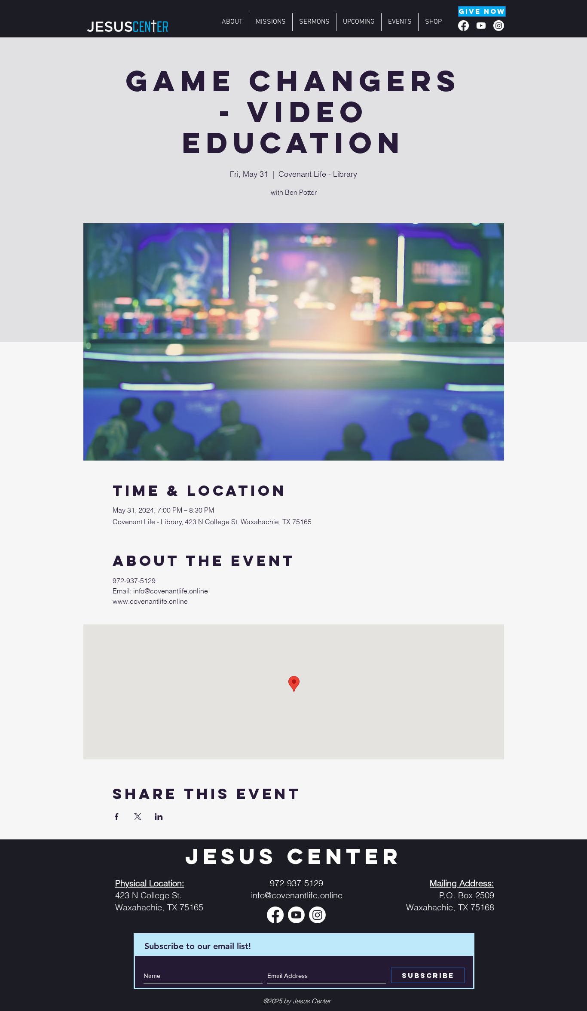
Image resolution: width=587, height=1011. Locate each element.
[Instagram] (498, 25)
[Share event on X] (138, 816)
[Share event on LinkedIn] (159, 816)
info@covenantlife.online (296, 895)
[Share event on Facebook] (117, 816)
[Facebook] (463, 25)
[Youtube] (481, 25)
